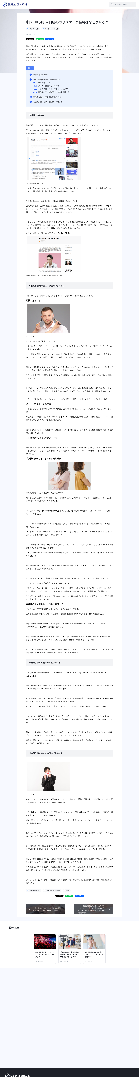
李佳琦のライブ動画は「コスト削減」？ (54, 92)
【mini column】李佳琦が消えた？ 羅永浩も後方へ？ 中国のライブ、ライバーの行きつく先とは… (69, 954)
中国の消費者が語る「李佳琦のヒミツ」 (48, 79)
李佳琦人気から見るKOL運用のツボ (47, 97)
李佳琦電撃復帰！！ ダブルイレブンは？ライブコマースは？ (44, 954)
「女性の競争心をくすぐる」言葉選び (53, 89)
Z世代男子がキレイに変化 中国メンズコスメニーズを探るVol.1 (94, 954)
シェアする (50, 39)
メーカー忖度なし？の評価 (48, 86)
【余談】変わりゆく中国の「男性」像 (48, 102)
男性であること (44, 82)
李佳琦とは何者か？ (41, 75)
